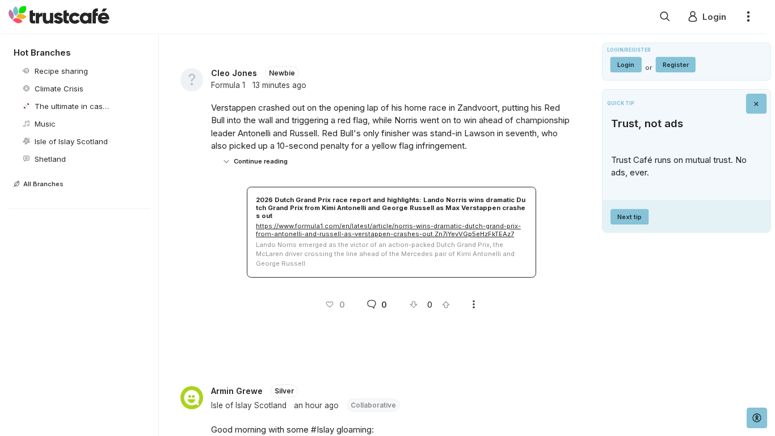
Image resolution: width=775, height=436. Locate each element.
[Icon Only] (756, 104)
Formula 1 (228, 85)
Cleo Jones (234, 73)
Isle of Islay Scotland (249, 405)
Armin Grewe (237, 391)
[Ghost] (665, 17)
